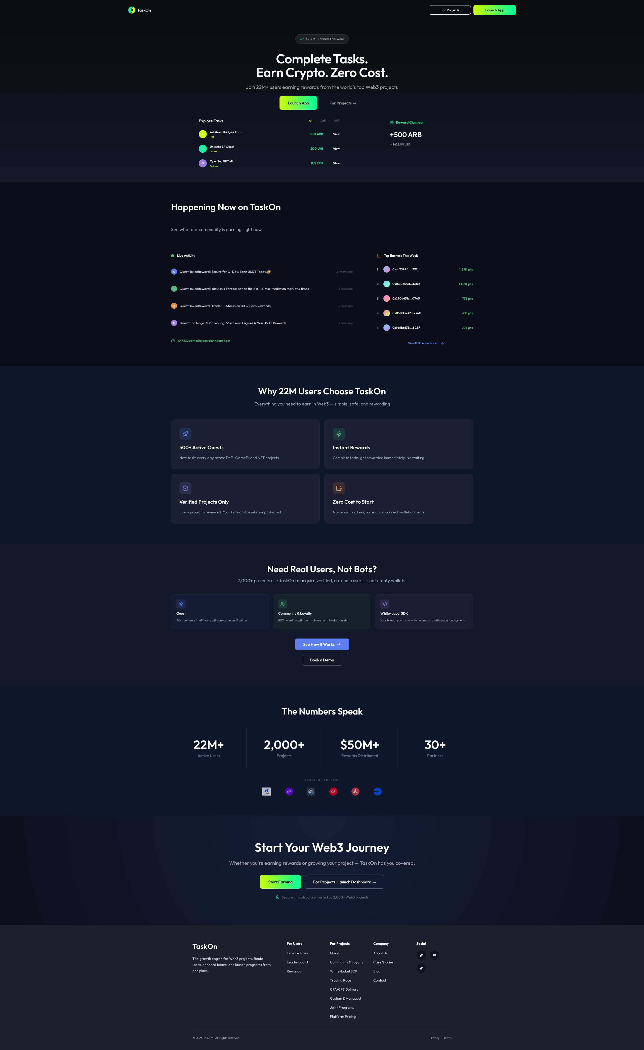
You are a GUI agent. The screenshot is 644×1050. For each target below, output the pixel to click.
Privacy (434, 1038)
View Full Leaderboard (423, 343)
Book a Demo (322, 659)
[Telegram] (421, 968)
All (310, 120)
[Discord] (434, 955)
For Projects (449, 10)
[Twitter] (421, 955)
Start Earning (280, 881)
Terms (448, 1038)
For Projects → (343, 102)
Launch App (494, 10)
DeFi (323, 120)
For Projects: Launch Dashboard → (344, 881)
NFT (337, 120)
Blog (376, 971)
